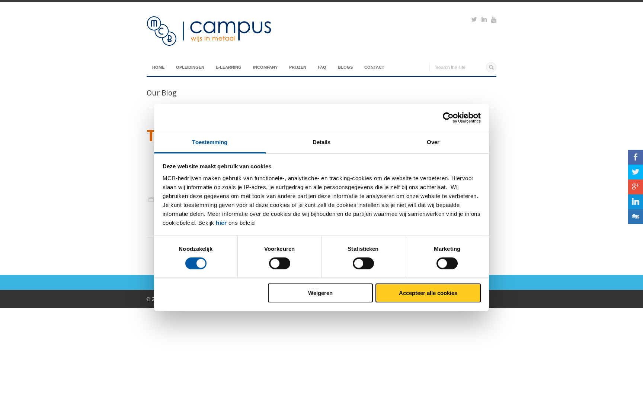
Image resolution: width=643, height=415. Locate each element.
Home (158, 67)
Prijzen (297, 67)
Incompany (265, 67)
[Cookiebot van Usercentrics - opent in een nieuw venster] (448, 117)
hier (221, 222)
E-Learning (228, 67)
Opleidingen (190, 67)
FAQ (322, 67)
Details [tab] (322, 142)
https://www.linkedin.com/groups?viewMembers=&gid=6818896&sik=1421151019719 (484, 20)
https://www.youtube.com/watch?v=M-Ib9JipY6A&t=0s (493, 20)
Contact (374, 67)
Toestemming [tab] (209, 142)
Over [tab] (433, 142)
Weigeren (320, 293)
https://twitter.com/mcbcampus (474, 20)
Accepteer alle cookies (428, 293)
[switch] (279, 263)
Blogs (345, 67)
